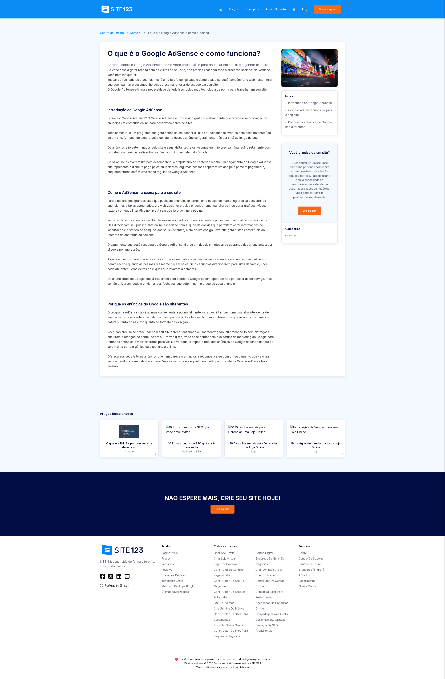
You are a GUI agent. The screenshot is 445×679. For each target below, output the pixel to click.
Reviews (166, 569)
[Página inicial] (221, 9)
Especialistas (307, 581)
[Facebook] (103, 576)
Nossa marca (307, 586)
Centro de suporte (311, 558)
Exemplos (252, 9)
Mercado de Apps (179, 586)
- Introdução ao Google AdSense (308, 103)
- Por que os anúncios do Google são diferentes (308, 125)
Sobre (303, 553)
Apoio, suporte (276, 9)
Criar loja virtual (225, 558)
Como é (135, 33)
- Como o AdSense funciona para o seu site (309, 112)
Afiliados (304, 575)
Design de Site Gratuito (271, 619)
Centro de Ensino (112, 33)
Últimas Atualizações (175, 591)
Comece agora (327, 9)
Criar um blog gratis (269, 569)
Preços (234, 9)
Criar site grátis (224, 553)
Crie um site (309, 210)
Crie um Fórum (266, 575)
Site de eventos (224, 603)
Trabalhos (311, 569)
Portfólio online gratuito (229, 625)
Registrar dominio (225, 564)
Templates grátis (172, 581)
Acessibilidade (241, 667)
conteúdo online (137, 123)
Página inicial (169, 553)
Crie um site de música (229, 608)
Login (306, 9)
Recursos (167, 564)
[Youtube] (127, 576)
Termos (200, 667)
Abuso (226, 667)
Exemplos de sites (173, 575)
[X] (111, 576)
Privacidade (214, 667)
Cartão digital (264, 553)
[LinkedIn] (119, 576)
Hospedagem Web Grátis (272, 614)
